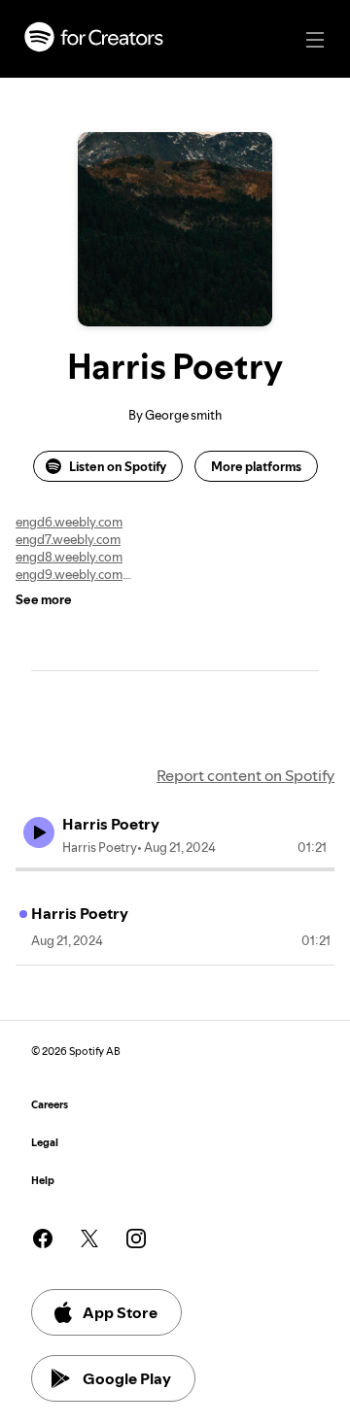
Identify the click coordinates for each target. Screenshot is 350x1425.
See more (44, 599)
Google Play (127, 1378)
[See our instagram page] (136, 1238)
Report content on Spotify (245, 775)
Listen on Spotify (117, 466)
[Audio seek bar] (175, 869)
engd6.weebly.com (69, 521)
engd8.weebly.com (69, 556)
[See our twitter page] (89, 1238)
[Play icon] (38, 832)
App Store (120, 1312)
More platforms (256, 466)
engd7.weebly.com (68, 539)
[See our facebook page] (42, 1238)
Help (42, 1180)
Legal (44, 1143)
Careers (49, 1105)
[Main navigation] (315, 39)
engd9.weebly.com (69, 574)
